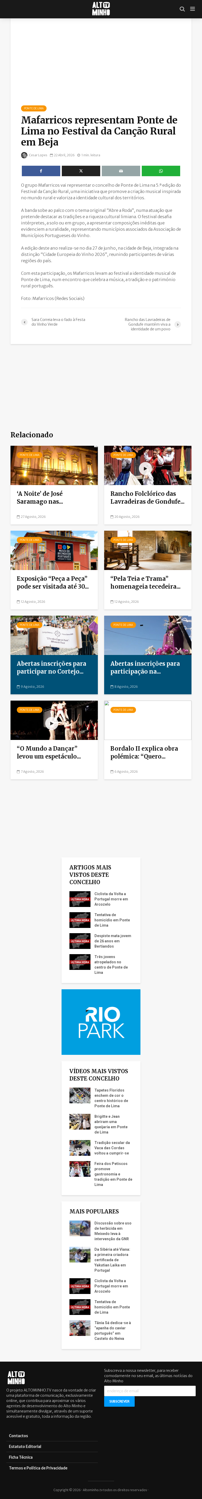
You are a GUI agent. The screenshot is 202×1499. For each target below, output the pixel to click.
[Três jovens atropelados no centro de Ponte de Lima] (79, 962)
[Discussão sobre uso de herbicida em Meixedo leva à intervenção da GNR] (79, 1228)
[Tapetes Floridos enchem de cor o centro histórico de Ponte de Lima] (79, 1095)
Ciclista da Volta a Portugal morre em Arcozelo (111, 899)
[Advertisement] (101, 387)
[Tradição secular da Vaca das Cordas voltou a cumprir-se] (79, 1148)
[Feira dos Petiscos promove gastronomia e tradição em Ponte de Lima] (79, 1169)
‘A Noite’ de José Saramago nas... (40, 497)
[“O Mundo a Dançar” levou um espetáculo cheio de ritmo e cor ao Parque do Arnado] (54, 720)
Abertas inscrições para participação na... (145, 667)
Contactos (18, 1435)
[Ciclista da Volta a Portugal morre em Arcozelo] (79, 899)
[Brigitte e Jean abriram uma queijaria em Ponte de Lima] (79, 1121)
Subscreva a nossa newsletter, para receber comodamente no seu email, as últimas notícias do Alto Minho (148, 1375)
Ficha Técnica (21, 1457)
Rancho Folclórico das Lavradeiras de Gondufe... (147, 497)
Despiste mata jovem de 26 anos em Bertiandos (112, 941)
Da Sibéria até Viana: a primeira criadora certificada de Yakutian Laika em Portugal (112, 1259)
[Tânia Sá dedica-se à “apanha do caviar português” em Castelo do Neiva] (79, 1328)
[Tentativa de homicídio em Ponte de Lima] (79, 920)
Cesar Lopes (37, 155)
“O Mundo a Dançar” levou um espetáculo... (49, 752)
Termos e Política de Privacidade (38, 1468)
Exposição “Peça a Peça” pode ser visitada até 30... (53, 582)
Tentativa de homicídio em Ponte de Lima (112, 920)
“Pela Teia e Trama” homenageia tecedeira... (145, 582)
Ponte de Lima (34, 108)
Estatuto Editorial (25, 1446)
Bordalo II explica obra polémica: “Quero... (144, 752)
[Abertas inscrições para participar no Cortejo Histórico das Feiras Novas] (54, 635)
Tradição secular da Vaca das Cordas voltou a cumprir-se (112, 1148)
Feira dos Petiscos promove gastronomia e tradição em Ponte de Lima (113, 1174)
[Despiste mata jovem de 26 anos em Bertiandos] (79, 941)
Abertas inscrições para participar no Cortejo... (51, 667)
